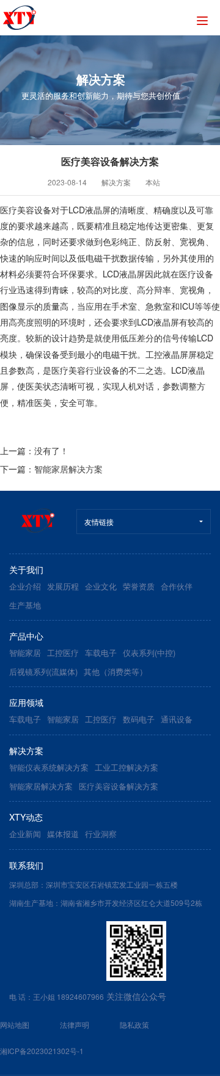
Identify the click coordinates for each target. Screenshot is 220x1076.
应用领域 (26, 702)
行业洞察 (101, 833)
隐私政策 (134, 1024)
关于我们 (26, 569)
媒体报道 (63, 833)
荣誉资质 (139, 586)
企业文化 (101, 586)
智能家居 (25, 652)
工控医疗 (63, 652)
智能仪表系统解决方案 (49, 767)
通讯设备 (177, 719)
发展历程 (63, 586)
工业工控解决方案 (126, 767)
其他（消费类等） (115, 671)
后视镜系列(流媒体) (43, 671)
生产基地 (25, 605)
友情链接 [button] (99, 521)
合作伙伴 (177, 586)
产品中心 (26, 636)
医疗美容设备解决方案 (118, 786)
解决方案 (116, 182)
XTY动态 (26, 817)
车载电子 (101, 652)
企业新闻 (25, 833)
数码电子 (139, 719)
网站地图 (14, 1024)
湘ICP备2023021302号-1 (42, 1051)
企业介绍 (25, 586)
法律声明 (74, 1024)
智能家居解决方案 (68, 469)
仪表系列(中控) (149, 652)
